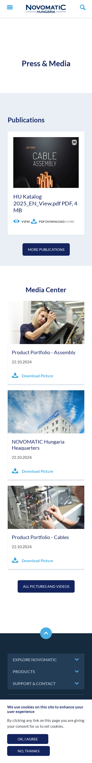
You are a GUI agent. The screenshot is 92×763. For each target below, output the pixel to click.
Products (24, 671)
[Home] (46, 9)
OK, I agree (28, 739)
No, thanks (28, 751)
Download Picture (37, 376)
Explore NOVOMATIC (35, 659)
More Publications (46, 249)
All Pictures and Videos (46, 586)
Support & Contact (34, 683)
